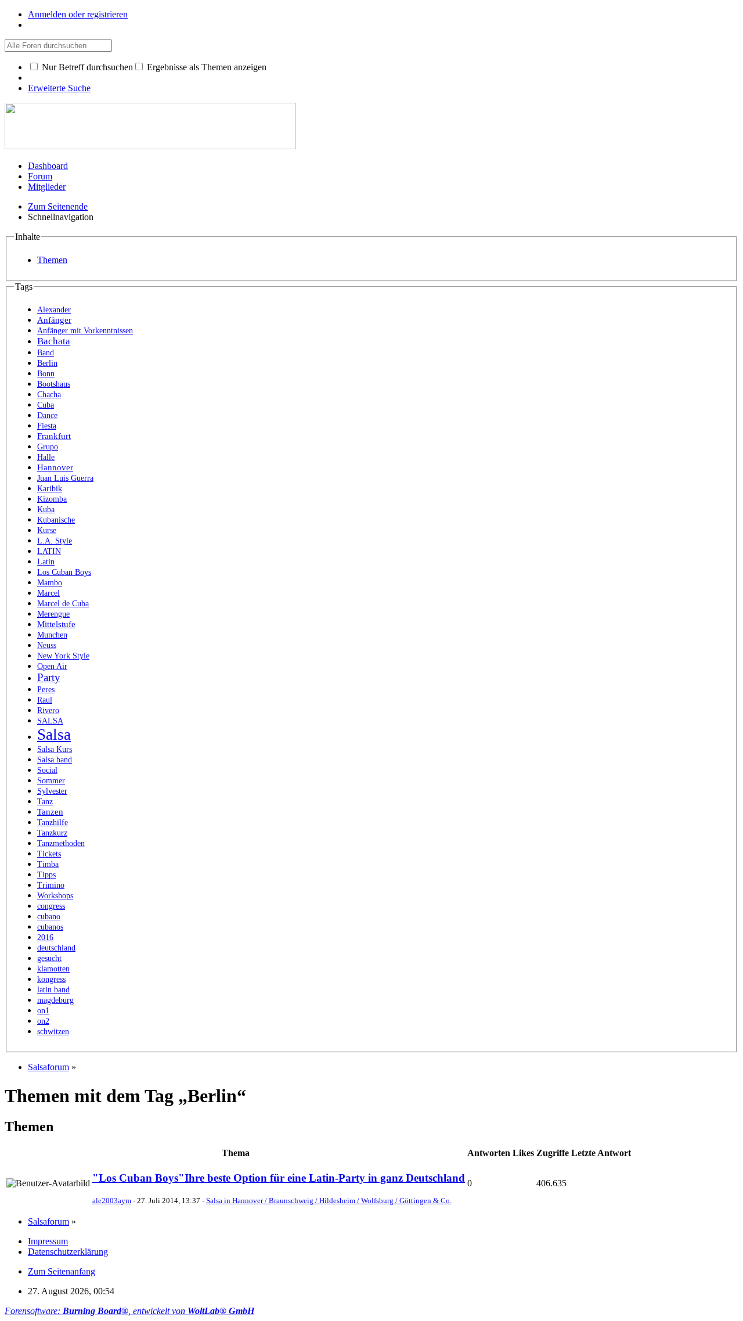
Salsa (54, 734)
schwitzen (53, 1031)
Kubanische (56, 520)
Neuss (46, 645)
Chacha (49, 394)
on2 (43, 1021)
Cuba (45, 405)
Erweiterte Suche (59, 88)
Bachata (53, 341)
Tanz (45, 801)
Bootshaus (53, 384)
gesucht (49, 958)
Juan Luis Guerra (65, 478)
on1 (43, 1010)
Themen (52, 260)
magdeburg (55, 1000)
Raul (44, 700)
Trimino (50, 885)
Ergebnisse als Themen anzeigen (205, 67)
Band (45, 352)
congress (51, 906)
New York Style (63, 655)
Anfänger (54, 320)
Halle (46, 457)
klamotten (53, 968)
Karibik (49, 488)
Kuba (46, 509)
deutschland (56, 948)
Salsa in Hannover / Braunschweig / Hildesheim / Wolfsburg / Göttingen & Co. (329, 1200)
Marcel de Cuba (63, 603)
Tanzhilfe (52, 822)
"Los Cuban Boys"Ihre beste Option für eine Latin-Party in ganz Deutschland (278, 1178)
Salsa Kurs (54, 749)
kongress (51, 979)
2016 (45, 937)
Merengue (53, 614)
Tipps (46, 874)
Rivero (48, 710)
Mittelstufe (56, 624)
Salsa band (54, 759)
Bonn (46, 373)
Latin (46, 561)
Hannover (55, 467)
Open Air (52, 666)
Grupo (47, 446)
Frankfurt (54, 436)
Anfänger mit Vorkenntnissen (85, 330)
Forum (40, 176)
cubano (48, 916)
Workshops (55, 895)
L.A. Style (54, 541)
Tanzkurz (52, 833)
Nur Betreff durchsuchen (86, 67)
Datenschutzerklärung (68, 1252)
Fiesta (46, 426)
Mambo (49, 582)
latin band (53, 989)
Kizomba (52, 499)
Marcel (48, 593)
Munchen (52, 635)
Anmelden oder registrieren (78, 14)
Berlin (47, 363)
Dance (47, 415)
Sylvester (52, 791)
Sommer (51, 780)
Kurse (46, 530)
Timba (48, 864)
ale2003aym (111, 1200)
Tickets (49, 854)
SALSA (50, 721)
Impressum (48, 1241)
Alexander (54, 309)
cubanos (50, 927)
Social (47, 770)
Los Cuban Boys (64, 572)
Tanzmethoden (61, 843)
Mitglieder (47, 187)
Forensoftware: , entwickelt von (129, 1311)
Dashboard (48, 166)
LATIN (49, 551)
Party (48, 677)
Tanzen (50, 811)
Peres (46, 689)
